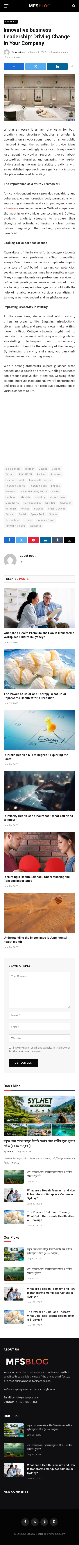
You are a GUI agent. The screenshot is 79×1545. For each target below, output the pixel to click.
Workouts (35, 525)
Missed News (57, 497)
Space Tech (38, 514)
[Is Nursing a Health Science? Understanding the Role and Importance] (39, 852)
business (12, 208)
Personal (11, 508)
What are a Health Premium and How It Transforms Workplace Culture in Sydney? (51, 1194)
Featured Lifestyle (40, 480)
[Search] (73, 6)
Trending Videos (15, 525)
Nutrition (50, 503)
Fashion (41, 474)
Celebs (43, 468)
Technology (12, 520)
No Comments (60, 52)
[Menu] (6, 6)
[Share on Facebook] (14, 66)
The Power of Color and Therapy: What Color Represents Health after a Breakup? (50, 1216)
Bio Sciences (13, 468)
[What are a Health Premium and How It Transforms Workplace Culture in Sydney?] (39, 608)
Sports (53, 514)
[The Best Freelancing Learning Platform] (39, 6)
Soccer (10, 514)
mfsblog (40, 497)
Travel (28, 520)
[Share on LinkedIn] (57, 66)
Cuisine (56, 468)
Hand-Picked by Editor (34, 491)
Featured (56, 474)
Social (22, 514)
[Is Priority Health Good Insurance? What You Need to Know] (39, 791)
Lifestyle (25, 497)
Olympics (65, 503)
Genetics (11, 491)
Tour (8, 1134)
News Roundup (32, 503)
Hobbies (10, 497)
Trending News (45, 520)
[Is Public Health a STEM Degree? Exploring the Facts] (39, 730)
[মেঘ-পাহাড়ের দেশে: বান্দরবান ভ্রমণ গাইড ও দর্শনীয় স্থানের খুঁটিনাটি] (14, 1177)
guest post (20, 52)
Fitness (55, 486)
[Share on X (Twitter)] (35, 66)
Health (55, 491)
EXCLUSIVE (26, 474)
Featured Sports (15, 486)
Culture (10, 474)
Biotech (29, 468)
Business (10, 22)
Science (39, 508)
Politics (25, 508)
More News (12, 503)
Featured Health (15, 480)
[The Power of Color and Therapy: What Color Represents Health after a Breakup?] (39, 669)
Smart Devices (56, 508)
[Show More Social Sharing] (72, 66)
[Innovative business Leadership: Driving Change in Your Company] (39, 97)
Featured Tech (38, 486)
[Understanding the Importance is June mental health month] (39, 913)
